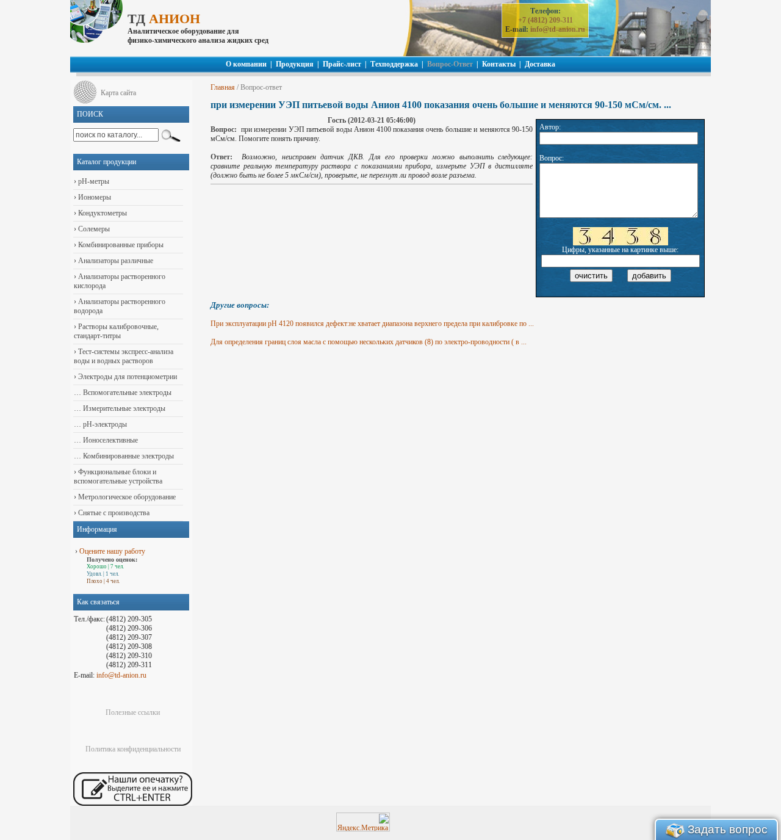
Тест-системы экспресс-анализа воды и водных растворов (123, 356)
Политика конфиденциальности (133, 749)
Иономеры (93, 197)
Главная (223, 87)
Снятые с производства (112, 513)
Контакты (499, 64)
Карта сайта (118, 93)
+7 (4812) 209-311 (545, 20)
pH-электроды (104, 424)
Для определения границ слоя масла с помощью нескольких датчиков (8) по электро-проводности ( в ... (369, 342)
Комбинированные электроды (127, 456)
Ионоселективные (109, 440)
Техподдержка (394, 64)
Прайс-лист (342, 64)
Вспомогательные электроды (126, 392)
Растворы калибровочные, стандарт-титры (116, 331)
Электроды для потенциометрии (126, 376)
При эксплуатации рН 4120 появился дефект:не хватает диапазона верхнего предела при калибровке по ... (372, 323)
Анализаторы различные (114, 260)
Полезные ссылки (133, 712)
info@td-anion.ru (557, 29)
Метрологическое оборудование (126, 497)
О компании (246, 64)
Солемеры (93, 229)
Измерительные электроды (123, 408)
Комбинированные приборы (120, 245)
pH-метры (92, 181)
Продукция (295, 64)
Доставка (540, 64)
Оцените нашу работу (112, 551)
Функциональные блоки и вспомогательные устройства (118, 476)
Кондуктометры (101, 213)
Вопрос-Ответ (450, 64)
